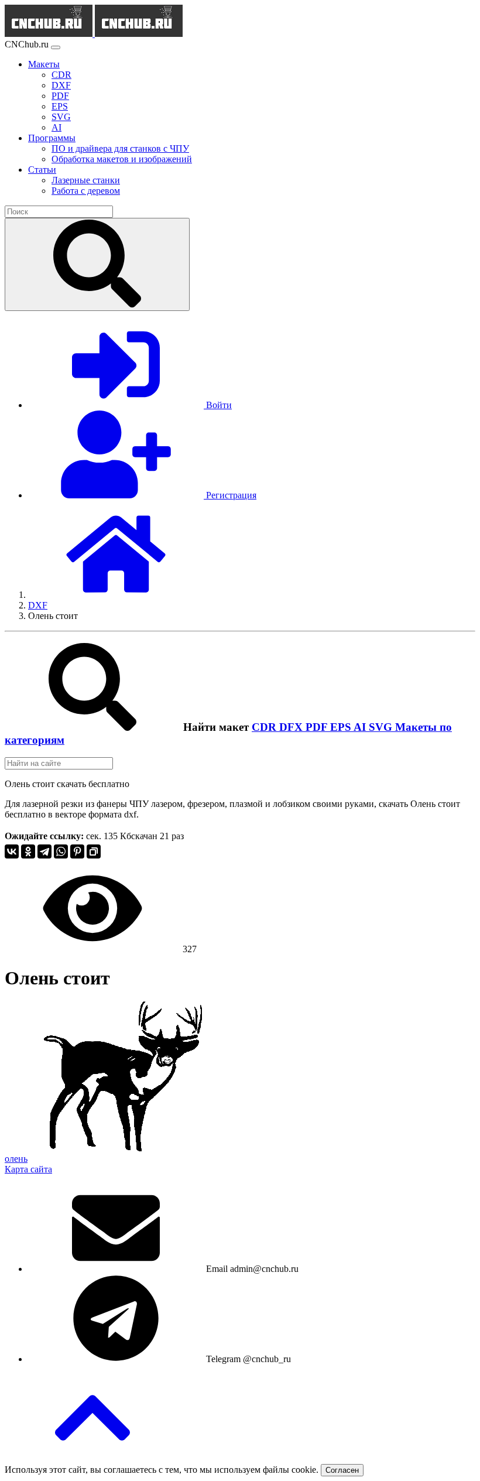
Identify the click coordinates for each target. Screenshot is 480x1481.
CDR (265, 727)
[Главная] (116, 595)
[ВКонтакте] (12, 851)
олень (16, 1159)
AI (361, 727)
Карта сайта (28, 1169)
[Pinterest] (77, 851)
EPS (342, 727)
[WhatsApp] (61, 851)
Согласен (342, 1470)
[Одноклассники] (28, 851)
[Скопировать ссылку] (94, 851)
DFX (292, 727)
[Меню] (55, 47)
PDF (318, 727)
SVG (382, 727)
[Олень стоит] (123, 1148)
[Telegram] (44, 851)
